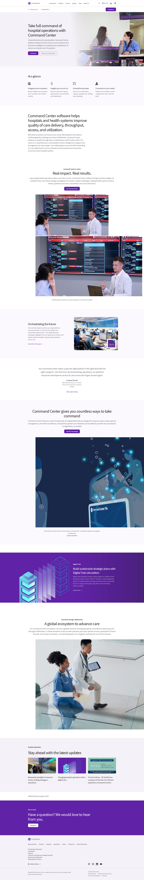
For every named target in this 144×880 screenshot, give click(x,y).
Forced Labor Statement (35, 849)
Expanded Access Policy (34, 859)
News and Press (32, 844)
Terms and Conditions (94, 875)
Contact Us (71, 844)
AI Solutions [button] (52, 3)
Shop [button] (80, 3)
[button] (99, 3)
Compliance (31, 851)
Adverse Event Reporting (35, 857)
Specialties (57, 844)
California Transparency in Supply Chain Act (40, 855)
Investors (41, 844)
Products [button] (61, 3)
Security (104, 875)
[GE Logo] (34, 3)
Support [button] (74, 3)
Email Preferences (81, 844)
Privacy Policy (92, 873)
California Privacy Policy (105, 873)
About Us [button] (86, 3)
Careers (64, 844)
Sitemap (30, 853)
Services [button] (68, 3)
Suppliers (49, 844)
